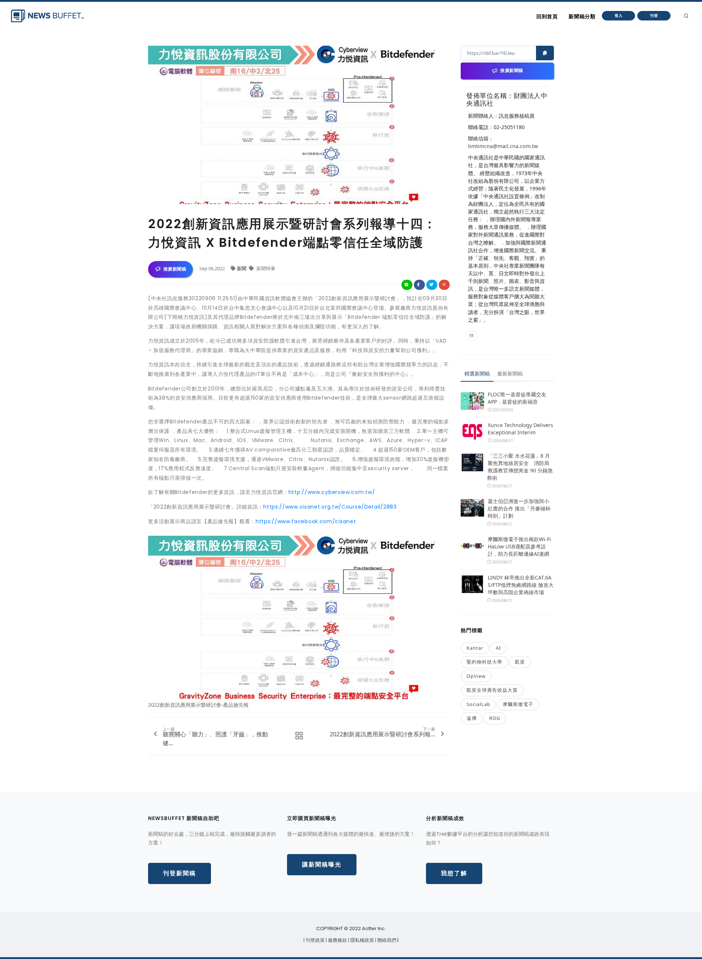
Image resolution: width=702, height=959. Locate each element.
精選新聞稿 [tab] (477, 373)
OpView (476, 676)
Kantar (475, 648)
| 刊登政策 (314, 940)
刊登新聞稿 (179, 873)
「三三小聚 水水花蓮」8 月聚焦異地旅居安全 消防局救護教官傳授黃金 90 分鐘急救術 (520, 466)
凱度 (520, 661)
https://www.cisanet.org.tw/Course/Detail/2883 (330, 506)
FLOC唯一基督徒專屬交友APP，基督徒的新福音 (517, 398)
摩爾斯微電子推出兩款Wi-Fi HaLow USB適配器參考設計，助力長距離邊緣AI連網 (519, 546)
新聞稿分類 (582, 16)
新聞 (242, 268)
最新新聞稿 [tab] (510, 373)
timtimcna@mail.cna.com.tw (503, 146)
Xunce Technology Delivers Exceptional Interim (520, 429)
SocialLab (478, 704)
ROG (494, 718)
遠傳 (472, 718)
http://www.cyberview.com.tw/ (331, 492)
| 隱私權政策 (361, 940)
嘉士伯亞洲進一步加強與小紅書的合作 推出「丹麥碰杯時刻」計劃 (519, 508)
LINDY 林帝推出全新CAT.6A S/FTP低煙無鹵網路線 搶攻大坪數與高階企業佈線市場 (521, 585)
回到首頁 (547, 16)
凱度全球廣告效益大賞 (492, 690)
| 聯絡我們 (386, 940)
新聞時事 (265, 268)
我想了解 (454, 873)
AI (498, 648)
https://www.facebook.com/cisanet (306, 521)
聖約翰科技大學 (484, 661)
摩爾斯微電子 (518, 704)
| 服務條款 (337, 940)
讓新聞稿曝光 (321, 864)
